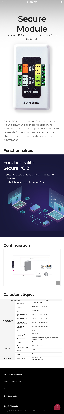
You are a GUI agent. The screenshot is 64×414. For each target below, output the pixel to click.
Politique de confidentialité (14, 375)
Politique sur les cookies (12, 382)
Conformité (8, 389)
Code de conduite (10, 396)
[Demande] (57, 407)
